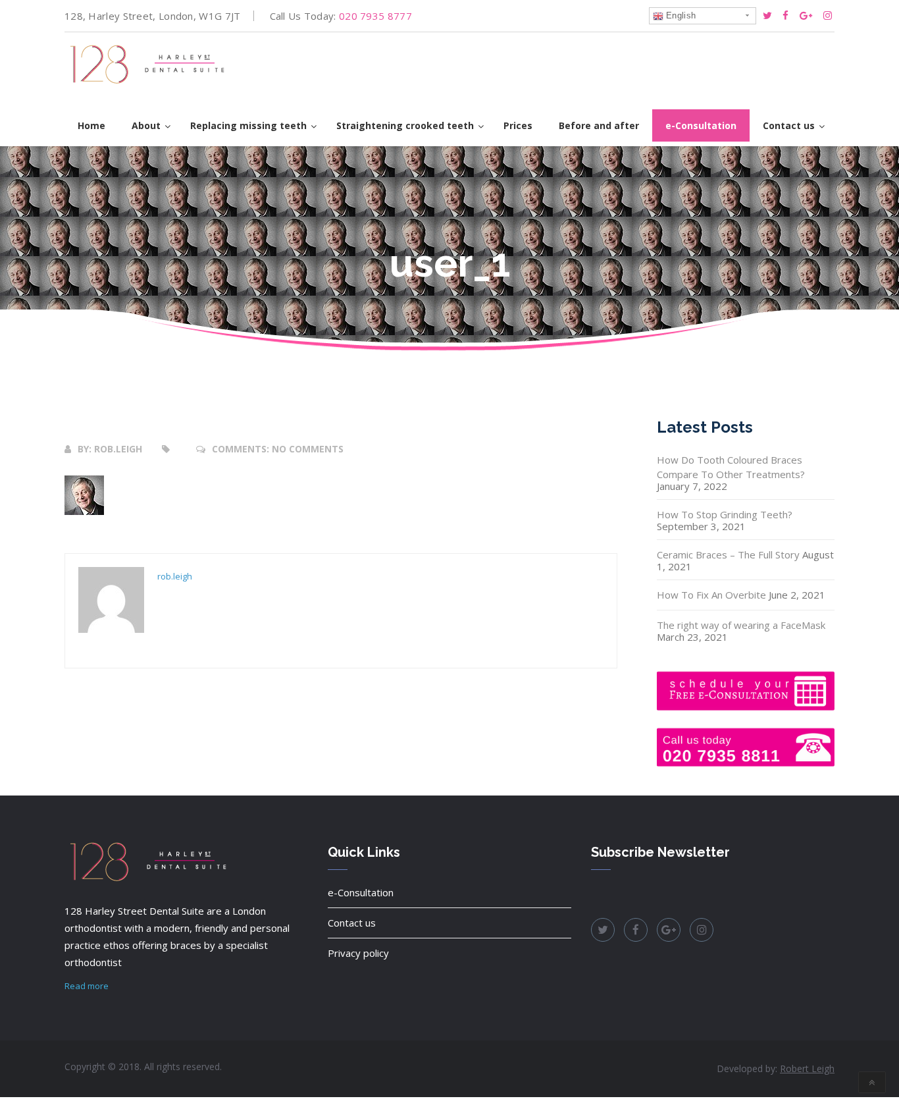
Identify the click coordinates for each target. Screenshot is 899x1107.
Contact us (352, 922)
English (679, 15)
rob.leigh (118, 449)
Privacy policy (358, 952)
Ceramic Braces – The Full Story (728, 554)
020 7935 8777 (375, 15)
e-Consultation (361, 892)
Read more (86, 986)
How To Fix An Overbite (711, 594)
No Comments (308, 449)
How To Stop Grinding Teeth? (724, 514)
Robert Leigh (807, 1068)
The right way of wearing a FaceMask (741, 625)
